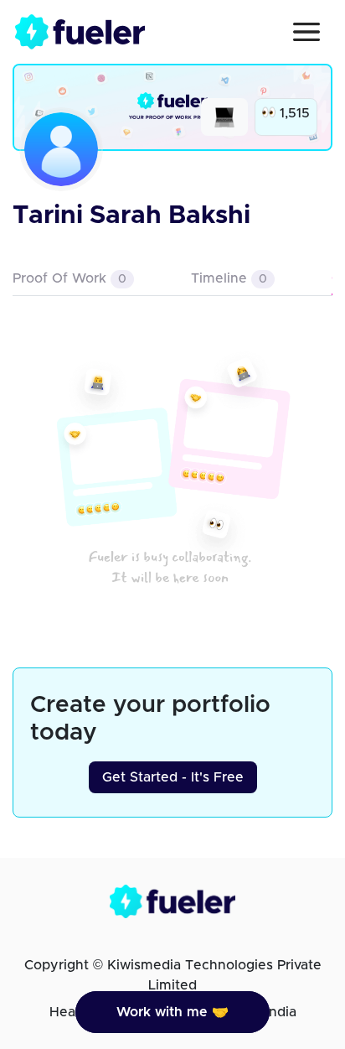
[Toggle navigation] (306, 31)
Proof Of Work (69, 278)
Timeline (229, 278)
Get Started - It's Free (173, 777)
